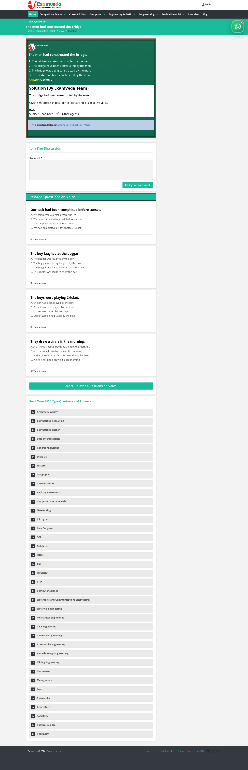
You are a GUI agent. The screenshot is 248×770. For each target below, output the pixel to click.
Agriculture (42, 707)
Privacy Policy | (184, 751)
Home (32, 14)
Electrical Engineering (48, 608)
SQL (38, 537)
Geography (42, 474)
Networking (43, 510)
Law (38, 689)
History (40, 465)
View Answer (39, 239)
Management (43, 680)
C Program (42, 519)
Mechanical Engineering (49, 617)
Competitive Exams (51, 14)
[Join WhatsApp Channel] (237, 26)
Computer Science (46, 590)
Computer (96, 14)
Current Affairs (78, 14)
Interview (193, 14)
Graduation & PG (171, 14)
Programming (147, 14)
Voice (87, 124)
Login (207, 4)
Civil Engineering (45, 626)
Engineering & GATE (120, 14)
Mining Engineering (47, 662)
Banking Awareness (47, 492)
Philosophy (42, 698)
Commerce (42, 671)
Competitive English (70, 124)
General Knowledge (47, 447)
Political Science (45, 724)
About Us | (150, 751)
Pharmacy (42, 733)
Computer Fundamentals (50, 501)
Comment (35, 157)
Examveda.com (54, 751)
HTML (39, 555)
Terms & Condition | (166, 751)
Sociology (41, 716)
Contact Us (199, 751)
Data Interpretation (47, 438)
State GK (41, 456)
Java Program (44, 528)
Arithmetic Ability (46, 412)
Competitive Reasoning (49, 420)
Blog (205, 14)
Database (41, 546)
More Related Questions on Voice (91, 386)
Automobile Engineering (50, 644)
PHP (38, 581)
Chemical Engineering (48, 635)
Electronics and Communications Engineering (62, 599)
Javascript (41, 572)
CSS (38, 564)
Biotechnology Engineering (51, 653)
